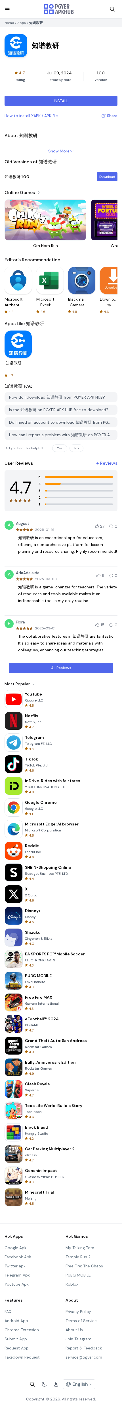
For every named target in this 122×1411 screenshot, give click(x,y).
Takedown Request (22, 1357)
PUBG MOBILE (78, 1275)
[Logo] (59, 9)
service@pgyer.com (84, 1357)
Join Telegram (78, 1338)
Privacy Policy (78, 1311)
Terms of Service (81, 1320)
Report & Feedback (84, 1348)
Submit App (16, 1338)
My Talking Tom (80, 1247)
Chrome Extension (22, 1329)
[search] (112, 9)
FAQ (8, 1311)
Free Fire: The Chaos (84, 1266)
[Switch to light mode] (44, 1384)
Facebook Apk (18, 1256)
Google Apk (15, 1247)
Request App (17, 1348)
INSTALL (61, 100)
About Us (74, 1329)
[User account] (56, 1384)
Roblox (72, 1284)
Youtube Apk (17, 1284)
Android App (16, 1320)
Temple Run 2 (78, 1256)
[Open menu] (7, 8)
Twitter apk (15, 1266)
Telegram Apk (17, 1275)
